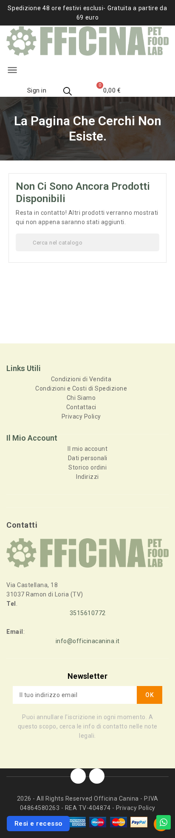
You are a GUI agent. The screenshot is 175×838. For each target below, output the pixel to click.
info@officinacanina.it (88, 641)
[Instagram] (96, 776)
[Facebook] (78, 776)
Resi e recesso (38, 823)
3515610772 (88, 613)
